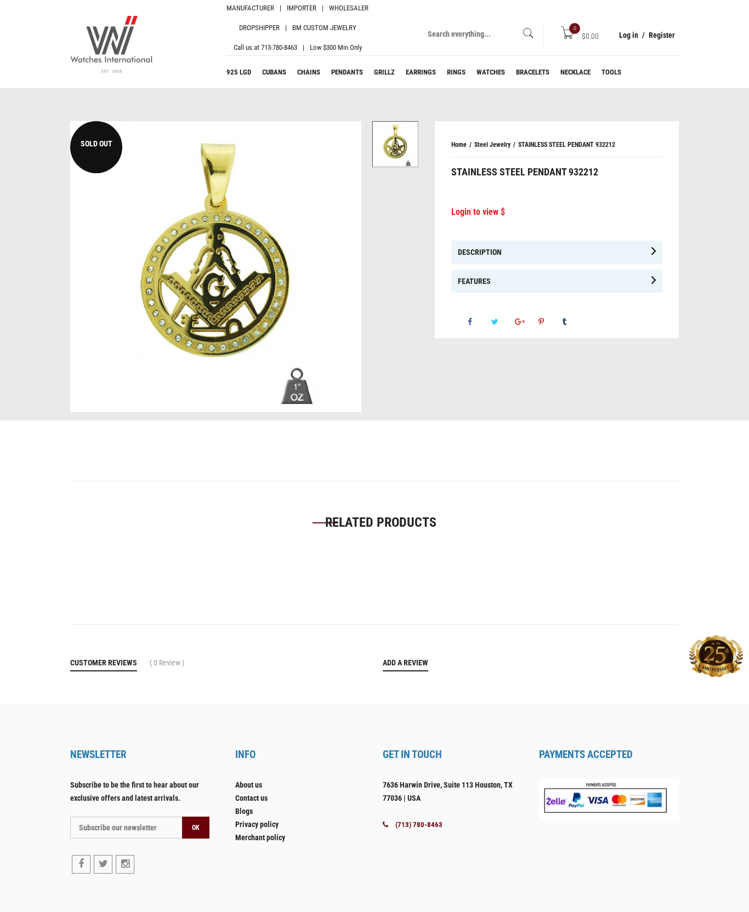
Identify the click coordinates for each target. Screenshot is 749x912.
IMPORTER (301, 8)
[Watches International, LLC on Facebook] (81, 864)
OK (196, 827)
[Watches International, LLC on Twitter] (103, 864)
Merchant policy (260, 837)
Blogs (244, 811)
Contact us (251, 798)
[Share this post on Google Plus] (526, 321)
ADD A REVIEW (405, 662)
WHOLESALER (348, 8)
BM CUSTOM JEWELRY (324, 28)
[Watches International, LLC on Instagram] (125, 864)
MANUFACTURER (250, 8)
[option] (395, 144)
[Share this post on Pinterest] (549, 321)
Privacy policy (257, 824)
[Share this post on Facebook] (479, 321)
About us (248, 784)
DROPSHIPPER (259, 28)
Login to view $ (478, 212)
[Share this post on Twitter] (502, 321)
